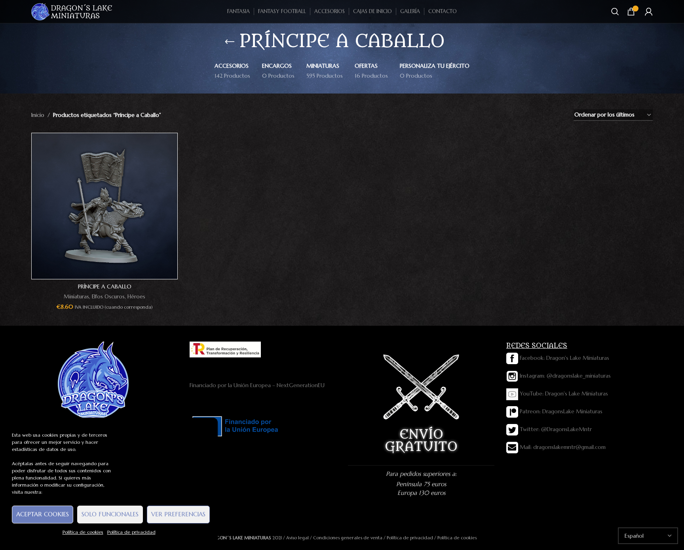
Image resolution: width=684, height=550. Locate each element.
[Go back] (229, 42)
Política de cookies (83, 532)
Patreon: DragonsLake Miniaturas (560, 411)
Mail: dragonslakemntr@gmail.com (562, 447)
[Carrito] (631, 11)
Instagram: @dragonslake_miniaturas (564, 375)
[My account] (649, 11)
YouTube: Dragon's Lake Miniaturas (563, 393)
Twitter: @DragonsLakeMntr (555, 429)
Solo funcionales (110, 514)
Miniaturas (76, 296)
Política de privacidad (131, 532)
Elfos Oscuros (108, 296)
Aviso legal (297, 537)
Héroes (136, 296)
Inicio (37, 114)
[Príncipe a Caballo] (104, 206)
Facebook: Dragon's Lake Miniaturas (563, 357)
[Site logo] (72, 11)
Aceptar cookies (42, 514)
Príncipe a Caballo (104, 286)
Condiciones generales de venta (347, 537)
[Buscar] (615, 11)
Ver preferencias (178, 514)
